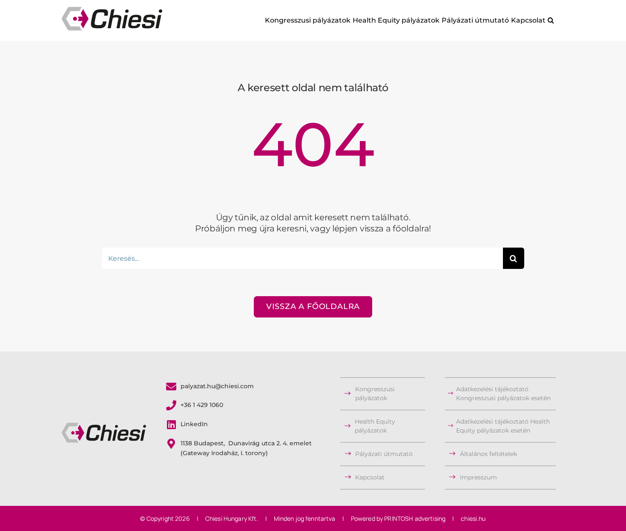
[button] (551, 20)
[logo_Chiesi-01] (104, 426)
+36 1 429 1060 (202, 405)
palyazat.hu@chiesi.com (217, 386)
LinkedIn (194, 424)
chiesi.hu (473, 518)
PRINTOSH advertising (414, 518)
